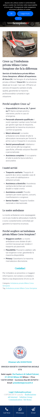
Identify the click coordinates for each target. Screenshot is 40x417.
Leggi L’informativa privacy (20, 392)
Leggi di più (25, 14)
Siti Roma (27, 399)
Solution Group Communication (20, 398)
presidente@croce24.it (23, 383)
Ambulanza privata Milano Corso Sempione (21, 288)
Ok (11, 14)
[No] (18, 18)
